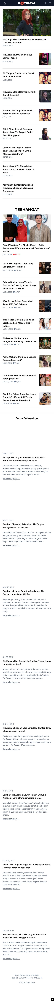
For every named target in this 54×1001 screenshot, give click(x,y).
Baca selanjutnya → (11, 478)
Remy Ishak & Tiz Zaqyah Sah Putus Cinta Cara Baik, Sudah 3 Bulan (18, 169)
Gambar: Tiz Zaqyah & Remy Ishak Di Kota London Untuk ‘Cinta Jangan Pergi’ (17, 150)
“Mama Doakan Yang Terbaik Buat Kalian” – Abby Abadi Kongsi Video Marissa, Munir (19, 285)
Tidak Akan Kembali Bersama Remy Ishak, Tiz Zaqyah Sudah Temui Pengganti (18, 132)
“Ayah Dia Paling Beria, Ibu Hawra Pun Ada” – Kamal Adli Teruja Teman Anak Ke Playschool (19, 397)
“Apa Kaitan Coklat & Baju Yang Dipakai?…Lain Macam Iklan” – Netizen (18, 322)
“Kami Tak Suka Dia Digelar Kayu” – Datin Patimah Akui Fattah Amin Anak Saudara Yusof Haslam (26, 248)
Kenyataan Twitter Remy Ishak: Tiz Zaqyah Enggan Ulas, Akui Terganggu (18, 187)
